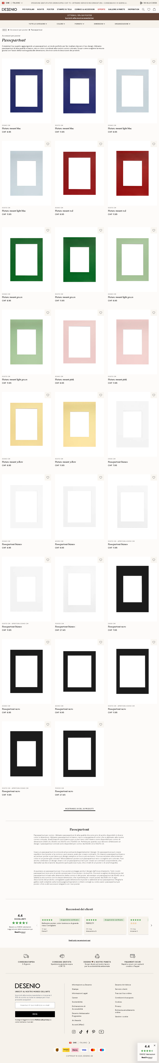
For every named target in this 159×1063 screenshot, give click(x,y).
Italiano (16, 3)
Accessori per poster (19, 30)
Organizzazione (121, 24)
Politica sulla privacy (42, 1020)
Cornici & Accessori (85, 9)
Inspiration (133, 9)
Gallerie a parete (116, 9)
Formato (78, 24)
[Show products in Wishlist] (149, 9)
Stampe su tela (64, 9)
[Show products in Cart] (154, 9)
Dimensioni (98, 24)
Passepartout (36, 30)
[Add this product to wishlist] (48, 62)
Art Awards (76, 1020)
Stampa (75, 989)
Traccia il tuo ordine (123, 993)
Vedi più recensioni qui (79, 940)
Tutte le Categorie (37, 24)
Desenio (86, 1056)
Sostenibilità (77, 1002)
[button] (147, 1052)
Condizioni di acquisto (124, 998)
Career (75, 998)
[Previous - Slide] (37, 925)
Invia (35, 1014)
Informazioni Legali (80, 993)
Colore (60, 24)
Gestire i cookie (121, 1017)
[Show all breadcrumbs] (4, 30)
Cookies (118, 1002)
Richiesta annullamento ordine (125, 1011)
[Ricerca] (143, 9)
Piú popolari (28, 9)
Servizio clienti (121, 989)
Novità (40, 9)
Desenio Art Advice (123, 985)
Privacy (118, 1006)
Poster (50, 9)
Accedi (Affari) (78, 1025)
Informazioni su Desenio (82, 985)
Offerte (101, 9)
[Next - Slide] (151, 925)
